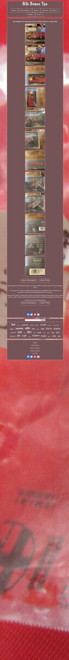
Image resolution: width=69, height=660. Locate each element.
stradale (19, 328)
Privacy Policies (35, 348)
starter (37, 329)
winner (12, 329)
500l (33, 329)
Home (35, 342)
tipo (29, 331)
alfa (27, 328)
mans (48, 332)
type (20, 331)
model (43, 324)
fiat (13, 324)
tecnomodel (56, 325)
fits (18, 335)
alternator (13, 336)
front (18, 325)
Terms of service (35, 351)
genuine (13, 332)
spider (58, 332)
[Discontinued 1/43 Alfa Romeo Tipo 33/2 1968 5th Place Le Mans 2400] (35, 34)
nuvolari (49, 325)
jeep (42, 329)
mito (54, 336)
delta (59, 336)
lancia (49, 328)
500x (34, 332)
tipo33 (49, 336)
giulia (52, 332)
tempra (29, 336)
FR (36, 353)
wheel (31, 325)
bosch (37, 325)
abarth (39, 332)
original (56, 328)
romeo (35, 335)
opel (24, 332)
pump (44, 332)
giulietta (25, 325)
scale (24, 335)
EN (34, 353)
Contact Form (35, 345)
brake (43, 336)
